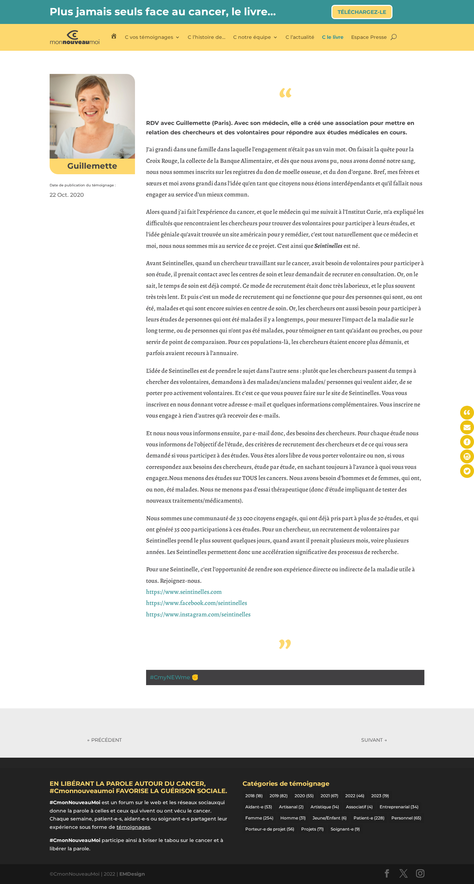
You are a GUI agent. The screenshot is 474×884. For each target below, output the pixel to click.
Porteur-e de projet (269, 829)
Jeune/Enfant (330, 817)
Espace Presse (369, 37)
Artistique (325, 806)
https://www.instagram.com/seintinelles (198, 614)
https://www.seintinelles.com (184, 592)
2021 (329, 795)
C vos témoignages (149, 37)
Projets (312, 829)
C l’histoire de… (207, 37)
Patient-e (369, 817)
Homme (293, 817)
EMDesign (132, 874)
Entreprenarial (399, 806)
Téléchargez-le (362, 12)
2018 (254, 795)
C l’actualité (300, 37)
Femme (259, 817)
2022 (354, 795)
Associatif (359, 806)
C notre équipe (252, 37)
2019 (279, 795)
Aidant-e (258, 806)
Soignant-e (345, 829)
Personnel (406, 817)
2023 (380, 795)
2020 (304, 795)
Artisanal (291, 806)
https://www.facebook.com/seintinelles (196, 603)
